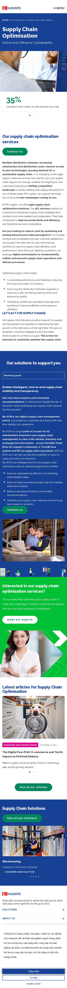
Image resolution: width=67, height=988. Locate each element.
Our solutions (17, 20)
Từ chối (33, 977)
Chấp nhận (33, 971)
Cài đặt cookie (33, 984)
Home (5, 20)
